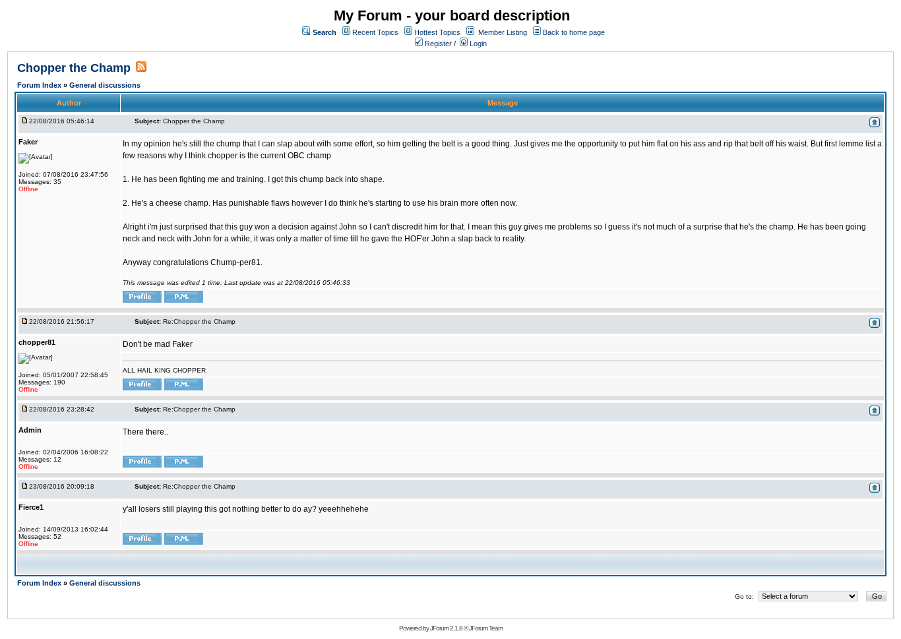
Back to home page (574, 32)
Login (477, 43)
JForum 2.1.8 (446, 628)
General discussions (104, 85)
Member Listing (502, 32)
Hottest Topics (437, 32)
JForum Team (486, 628)
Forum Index (40, 85)
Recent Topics (375, 32)
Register (437, 43)
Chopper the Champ (74, 68)
